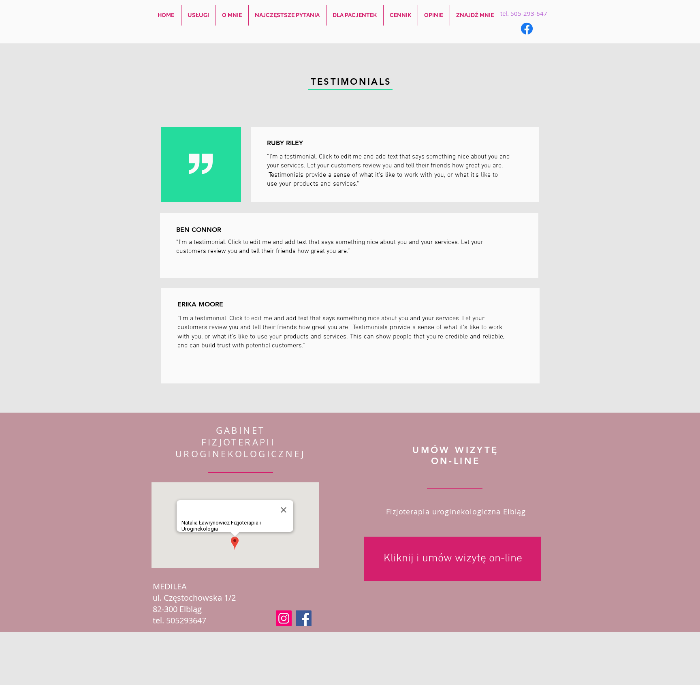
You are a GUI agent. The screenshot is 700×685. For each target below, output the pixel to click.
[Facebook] (527, 28)
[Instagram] (284, 618)
